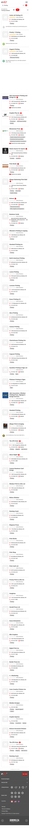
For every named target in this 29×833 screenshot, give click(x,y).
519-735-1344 (14, 762)
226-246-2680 (14, 707)
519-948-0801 (14, 55)
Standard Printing (14, 410)
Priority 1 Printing (14, 32)
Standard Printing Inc (16, 244)
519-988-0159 (14, 103)
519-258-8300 (14, 668)
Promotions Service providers (16, 139)
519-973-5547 (14, 640)
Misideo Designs (14, 703)
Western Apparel (19, 709)
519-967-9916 (14, 447)
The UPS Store (14, 441)
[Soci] (26, 787)
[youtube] (12, 796)
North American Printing (16, 258)
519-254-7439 (14, 681)
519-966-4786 (14, 277)
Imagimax (12, 593)
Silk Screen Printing (14, 57)
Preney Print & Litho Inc (16, 580)
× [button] (23, 5)
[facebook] (12, 792)
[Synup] (20, 787)
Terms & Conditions (6, 808)
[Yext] (12, 787)
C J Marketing (13, 675)
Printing (12, 23)
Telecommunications (15, 206)
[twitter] (22, 792)
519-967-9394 (14, 360)
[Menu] (26, 2)
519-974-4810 (14, 503)
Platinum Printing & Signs (17, 379)
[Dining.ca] (14, 820)
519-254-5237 (14, 236)
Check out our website (16, 107)
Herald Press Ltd (14, 607)
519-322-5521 (14, 734)
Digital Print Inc (14, 648)
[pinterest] (19, 792)
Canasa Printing (14, 326)
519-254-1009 (14, 119)
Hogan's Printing (14, 49)
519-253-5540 (14, 169)
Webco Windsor (14, 497)
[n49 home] (14, 10)
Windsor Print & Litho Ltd (17, 484)
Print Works (13, 164)
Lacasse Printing (14, 285)
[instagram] (15, 792)
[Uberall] (16, 787)
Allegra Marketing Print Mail (18, 179)
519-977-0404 (14, 748)
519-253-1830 (14, 531)
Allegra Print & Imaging (16, 424)
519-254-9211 (14, 430)
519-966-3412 (14, 585)
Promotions (12, 121)
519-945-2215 (14, 572)
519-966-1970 (14, 264)
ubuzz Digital (13, 455)
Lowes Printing (14, 272)
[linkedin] (19, 796)
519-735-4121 (14, 291)
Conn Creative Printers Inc (17, 689)
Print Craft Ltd (13, 566)
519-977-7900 (14, 654)
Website (22, 103)
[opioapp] (15, 796)
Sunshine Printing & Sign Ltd (18, 368)
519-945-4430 (14, 319)
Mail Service (24, 449)
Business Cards (14, 214)
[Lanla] (23, 787)
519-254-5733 (14, 156)
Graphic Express (14, 717)
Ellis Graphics (13, 634)
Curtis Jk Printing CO (16, 15)
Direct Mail (18, 190)
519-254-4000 (14, 695)
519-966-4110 (14, 346)
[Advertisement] (14, 79)
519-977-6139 (14, 385)
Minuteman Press (14, 129)
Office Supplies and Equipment (17, 208)
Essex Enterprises (14, 621)
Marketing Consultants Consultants (18, 141)
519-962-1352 (14, 371)
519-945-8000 (14, 489)
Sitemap (3, 806)
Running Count (14, 511)
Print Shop (12, 552)
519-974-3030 (14, 626)
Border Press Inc (14, 662)
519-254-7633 (14, 558)
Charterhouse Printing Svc (17, 340)
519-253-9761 (14, 305)
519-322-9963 (14, 721)
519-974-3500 (14, 250)
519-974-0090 (14, 38)
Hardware (18, 158)
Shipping (18, 449)
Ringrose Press (14, 525)
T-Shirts (12, 711)
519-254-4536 (14, 332)
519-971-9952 (14, 188)
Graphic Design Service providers (17, 137)
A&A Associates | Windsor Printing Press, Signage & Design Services (17, 394)
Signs (17, 374)
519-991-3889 (14, 460)
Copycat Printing (14, 354)
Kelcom (11, 198)
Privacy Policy (5, 811)
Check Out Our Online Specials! (18, 143)
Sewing (11, 123)
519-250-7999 (14, 135)
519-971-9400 (14, 599)
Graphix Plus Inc (14, 113)
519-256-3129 (14, 613)
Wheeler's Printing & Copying (18, 231)
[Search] (26, 5)
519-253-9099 (14, 517)
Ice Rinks (12, 158)
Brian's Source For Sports (17, 149)
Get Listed (25, 774)
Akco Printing (13, 313)
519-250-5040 (14, 204)
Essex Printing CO (15, 299)
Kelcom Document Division (17, 728)
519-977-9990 (14, 21)
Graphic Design (13, 193)
